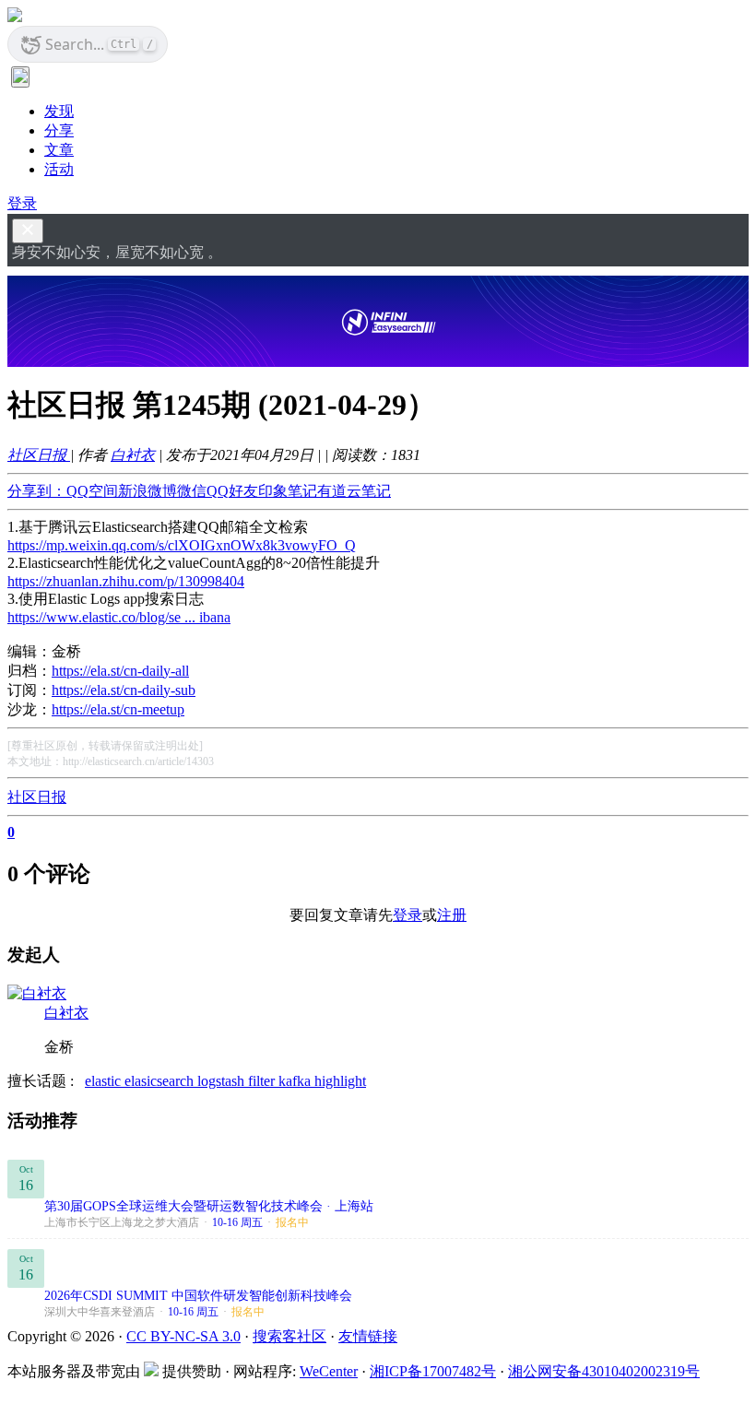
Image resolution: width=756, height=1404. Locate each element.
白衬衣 (133, 455)
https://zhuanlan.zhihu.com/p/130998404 (125, 581)
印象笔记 (287, 491)
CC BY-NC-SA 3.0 (183, 1336)
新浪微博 (147, 491)
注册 (452, 915)
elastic (104, 1081)
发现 (59, 111)
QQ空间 (92, 491)
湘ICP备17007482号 (433, 1371)
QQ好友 (232, 491)
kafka (296, 1081)
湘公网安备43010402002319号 (604, 1371)
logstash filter (237, 1081)
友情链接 (367, 1336)
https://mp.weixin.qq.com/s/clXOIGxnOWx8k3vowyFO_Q (181, 545)
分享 (59, 130)
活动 (59, 169)
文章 (59, 150)
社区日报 (38, 455)
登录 (22, 203)
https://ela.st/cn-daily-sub (123, 690)
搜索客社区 (289, 1336)
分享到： (36, 491)
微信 (192, 491)
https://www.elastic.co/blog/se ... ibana (118, 617)
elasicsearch (160, 1081)
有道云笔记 (354, 491)
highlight (340, 1081)
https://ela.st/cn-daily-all (120, 670)
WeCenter (329, 1371)
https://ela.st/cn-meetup (118, 709)
